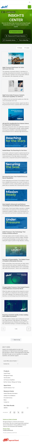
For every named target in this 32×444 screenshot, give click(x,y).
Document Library (8, 397)
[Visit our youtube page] (22, 412)
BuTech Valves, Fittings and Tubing (12, 382)
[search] (29, 2)
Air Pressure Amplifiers (9, 379)
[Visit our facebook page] (10, 412)
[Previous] (3, 329)
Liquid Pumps (7, 373)
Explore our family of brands (10, 419)
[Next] (29, 329)
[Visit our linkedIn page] (14, 412)
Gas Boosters (7, 377)
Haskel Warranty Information (10, 393)
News (5, 400)
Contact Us (6, 402)
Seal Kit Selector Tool (9, 387)
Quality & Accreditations (9, 395)
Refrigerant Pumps (8, 375)
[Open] (29, 7)
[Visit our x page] (18, 412)
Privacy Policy (6, 428)
